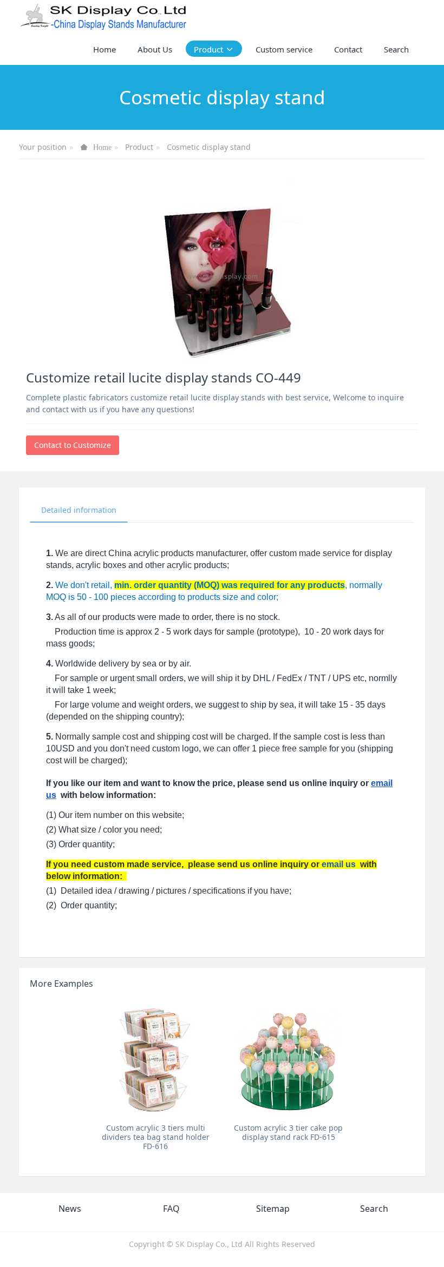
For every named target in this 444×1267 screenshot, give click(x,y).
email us (339, 864)
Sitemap (273, 1209)
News (69, 1209)
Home (104, 49)
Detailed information (78, 510)
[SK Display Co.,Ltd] (103, 16)
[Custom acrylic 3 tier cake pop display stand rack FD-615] (288, 1059)
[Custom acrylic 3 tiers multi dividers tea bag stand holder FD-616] (155, 1059)
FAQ (171, 1209)
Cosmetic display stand (209, 147)
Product (139, 147)
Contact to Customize (72, 445)
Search (374, 1209)
